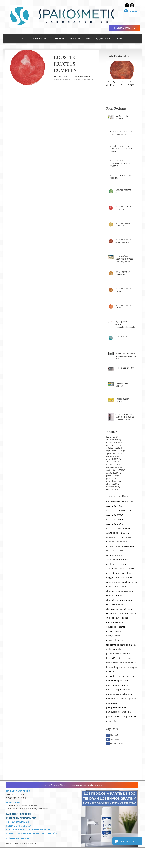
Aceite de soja (113, 532)
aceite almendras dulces (118, 559)
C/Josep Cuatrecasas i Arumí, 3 (23, 805)
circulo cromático (114, 604)
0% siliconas (127, 501)
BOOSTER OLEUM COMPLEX (119, 537)
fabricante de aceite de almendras (121, 644)
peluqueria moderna (116, 707)
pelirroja (133, 698)
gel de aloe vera (113, 653)
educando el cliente (115, 626)
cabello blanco (113, 582)
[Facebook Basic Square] (108, 735)
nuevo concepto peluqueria (119, 689)
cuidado (110, 617)
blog (123, 573)
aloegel (132, 568)
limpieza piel (120, 667)
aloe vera (122, 568)
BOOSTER (125, 532)
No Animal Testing (115, 555)
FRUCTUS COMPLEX (115, 550)
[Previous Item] (111, 70)
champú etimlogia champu (119, 600)
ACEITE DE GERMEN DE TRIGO (120, 510)
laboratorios (112, 662)
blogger (131, 573)
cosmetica (111, 613)
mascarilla (111, 671)
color (130, 609)
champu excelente (124, 591)
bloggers (110, 577)
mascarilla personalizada (118, 676)
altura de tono (113, 573)
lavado (109, 667)
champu (110, 591)
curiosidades (122, 617)
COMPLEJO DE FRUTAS (116, 541)
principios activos (129, 716)
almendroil (111, 568)
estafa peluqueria (114, 640)
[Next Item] (133, 70)
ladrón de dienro (128, 662)
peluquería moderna (116, 711)
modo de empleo (114, 680)
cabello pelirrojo (129, 582)
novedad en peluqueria (117, 685)
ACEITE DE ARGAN (114, 505)
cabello (129, 577)
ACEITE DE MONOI (115, 523)
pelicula (123, 698)
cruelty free (123, 613)
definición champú (115, 622)
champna (125, 586)
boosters (120, 577)
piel (129, 711)
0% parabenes (113, 501)
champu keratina (114, 595)
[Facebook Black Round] (127, 5)
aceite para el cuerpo (116, 564)
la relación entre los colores (119, 658)
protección (111, 721)
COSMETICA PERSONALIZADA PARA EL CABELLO (121, 546)
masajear (132, 667)
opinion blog (112, 698)
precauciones (112, 716)
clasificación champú (116, 609)
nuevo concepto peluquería (119, 694)
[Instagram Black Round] (132, 5)
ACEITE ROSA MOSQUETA (118, 528)
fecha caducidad (114, 649)
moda (134, 676)
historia (126, 653)
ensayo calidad (113, 635)
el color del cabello (115, 631)
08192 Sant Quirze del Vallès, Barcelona (27, 808)
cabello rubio (112, 586)
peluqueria (111, 703)
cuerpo (133, 613)
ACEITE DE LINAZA (114, 519)
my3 (126, 680)
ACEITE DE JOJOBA (114, 514)
